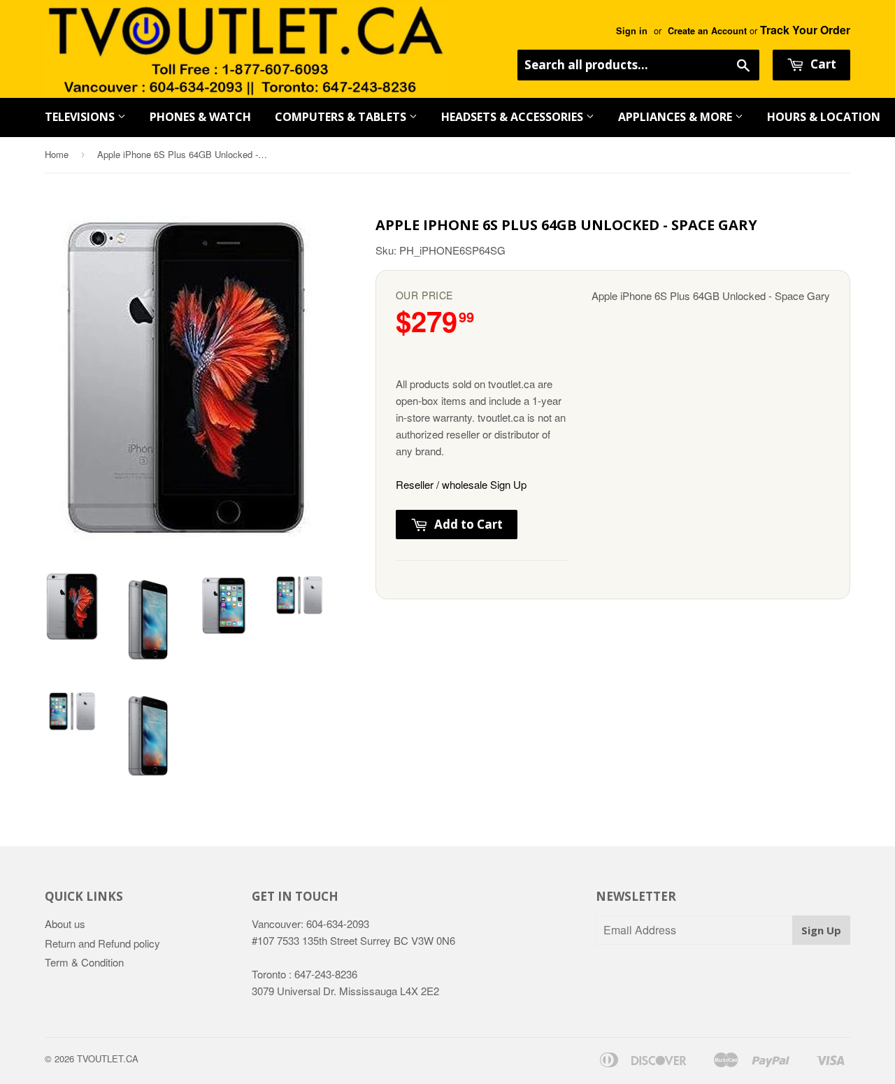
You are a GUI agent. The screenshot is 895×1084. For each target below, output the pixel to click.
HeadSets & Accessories (513, 116)
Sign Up (821, 930)
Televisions (81, 116)
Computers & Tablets (342, 116)
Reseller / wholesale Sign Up (461, 484)
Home (57, 154)
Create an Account (707, 30)
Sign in (631, 30)
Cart (822, 64)
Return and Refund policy (102, 943)
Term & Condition (84, 962)
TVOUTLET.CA (107, 1058)
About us (65, 923)
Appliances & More (676, 116)
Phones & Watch (200, 116)
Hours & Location (823, 116)
